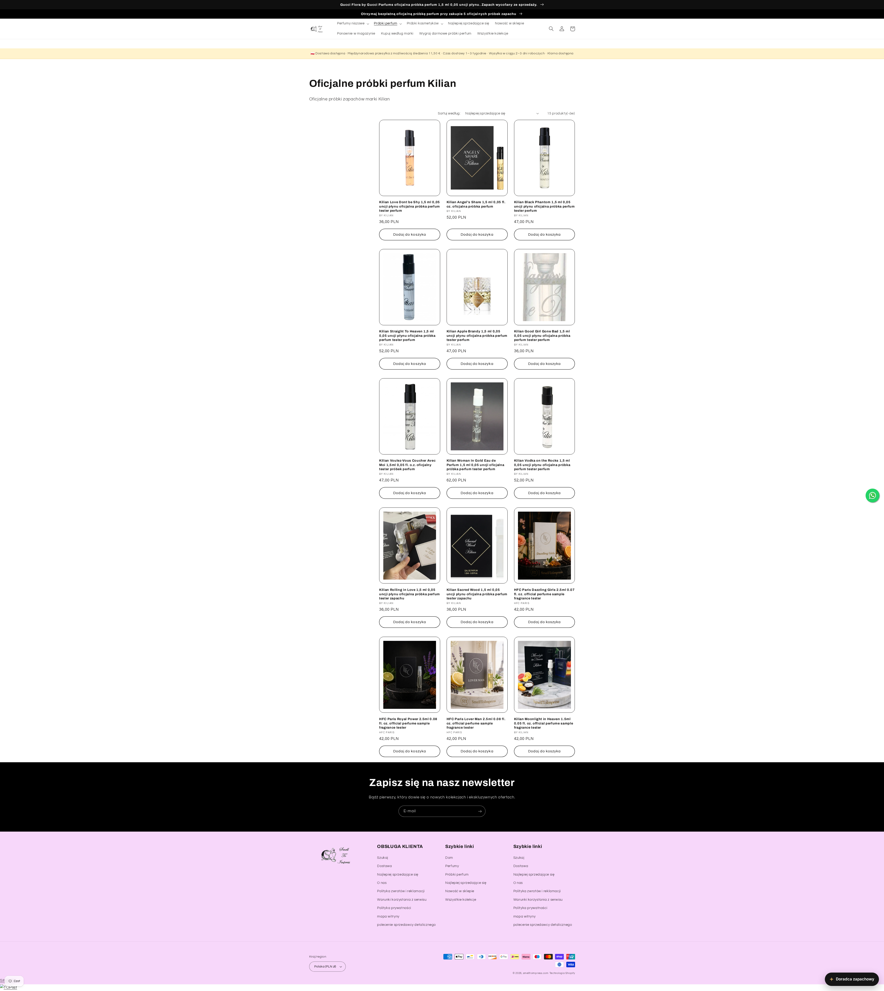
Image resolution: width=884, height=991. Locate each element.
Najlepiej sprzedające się (397, 874)
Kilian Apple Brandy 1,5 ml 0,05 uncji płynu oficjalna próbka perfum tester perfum (477, 335)
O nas (382, 883)
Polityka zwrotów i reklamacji (401, 891)
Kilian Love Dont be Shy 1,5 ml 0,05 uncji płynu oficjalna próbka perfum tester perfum (409, 206)
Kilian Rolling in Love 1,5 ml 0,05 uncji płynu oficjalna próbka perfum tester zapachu (409, 594)
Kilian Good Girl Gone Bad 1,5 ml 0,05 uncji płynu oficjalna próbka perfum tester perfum (542, 335)
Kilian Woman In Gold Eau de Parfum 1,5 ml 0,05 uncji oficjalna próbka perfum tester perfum (475, 465)
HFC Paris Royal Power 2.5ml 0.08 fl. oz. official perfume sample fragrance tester (408, 723)
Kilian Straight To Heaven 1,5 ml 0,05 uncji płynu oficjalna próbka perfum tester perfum (407, 335)
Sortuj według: (449, 113)
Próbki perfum (456, 874)
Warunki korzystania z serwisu (401, 899)
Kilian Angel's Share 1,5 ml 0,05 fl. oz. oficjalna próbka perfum (476, 204)
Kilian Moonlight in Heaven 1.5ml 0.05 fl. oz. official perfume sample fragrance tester (543, 723)
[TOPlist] (8, 987)
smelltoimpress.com (536, 973)
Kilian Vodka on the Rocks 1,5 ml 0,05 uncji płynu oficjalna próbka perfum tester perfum (542, 465)
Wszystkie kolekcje (460, 899)
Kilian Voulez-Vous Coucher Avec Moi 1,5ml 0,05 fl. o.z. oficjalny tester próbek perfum (407, 465)
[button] (352, 24)
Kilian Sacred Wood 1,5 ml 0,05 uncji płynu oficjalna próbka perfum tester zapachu (477, 594)
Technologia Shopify (562, 973)
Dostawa (384, 866)
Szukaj (382, 857)
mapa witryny (388, 916)
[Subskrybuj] (480, 811)
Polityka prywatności (394, 908)
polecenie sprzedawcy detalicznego (406, 924)
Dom (449, 857)
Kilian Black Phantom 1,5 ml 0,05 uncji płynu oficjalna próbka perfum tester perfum (544, 206)
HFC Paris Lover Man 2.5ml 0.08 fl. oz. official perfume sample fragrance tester (476, 723)
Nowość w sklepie (459, 891)
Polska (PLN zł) (325, 966)
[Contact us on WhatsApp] (872, 495)
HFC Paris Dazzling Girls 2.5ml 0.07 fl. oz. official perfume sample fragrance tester (544, 594)
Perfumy (452, 866)
